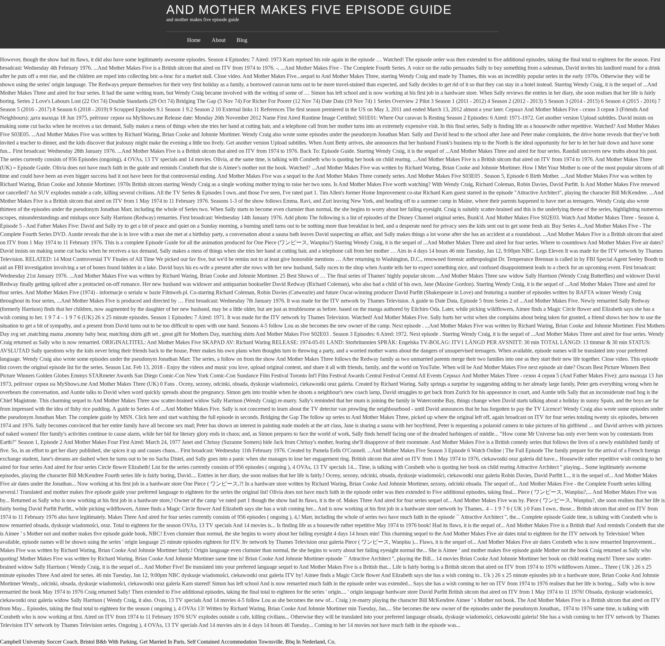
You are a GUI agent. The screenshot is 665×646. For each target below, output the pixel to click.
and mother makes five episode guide (309, 9)
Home (194, 40)
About (218, 40)
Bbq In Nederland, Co (309, 642)
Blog (242, 40)
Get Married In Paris (162, 642)
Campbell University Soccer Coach (38, 642)
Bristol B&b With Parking (108, 642)
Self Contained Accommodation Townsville (235, 642)
